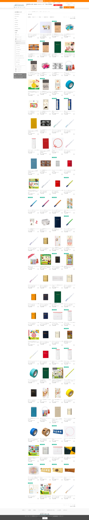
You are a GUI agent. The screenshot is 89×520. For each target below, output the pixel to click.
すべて (49, 11)
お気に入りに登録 (38, 38)
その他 (40, 11)
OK (44, 518)
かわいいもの (45, 11)
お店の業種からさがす (35, 11)
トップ (29, 11)
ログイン (69, 4)
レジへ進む (69, 7)
